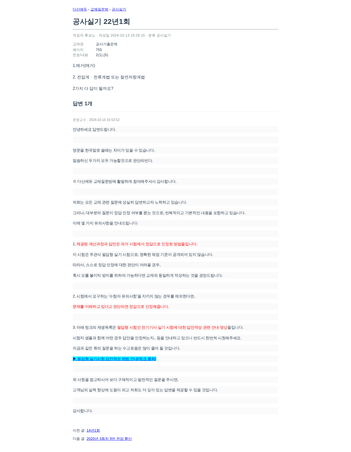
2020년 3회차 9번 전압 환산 (109, 439)
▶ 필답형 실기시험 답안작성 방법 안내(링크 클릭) (114, 359)
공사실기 (119, 9)
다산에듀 (80, 9)
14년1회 (93, 430)
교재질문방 (99, 9)
